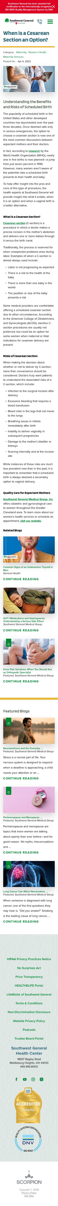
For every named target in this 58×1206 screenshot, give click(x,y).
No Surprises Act (29, 968)
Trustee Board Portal (29, 1039)
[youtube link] (25, 1079)
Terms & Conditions (29, 1003)
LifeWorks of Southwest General (29, 995)
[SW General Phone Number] (39, 21)
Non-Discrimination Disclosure (29, 1012)
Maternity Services (13, 56)
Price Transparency (29, 977)
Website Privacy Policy (29, 1021)
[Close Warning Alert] (53, 6)
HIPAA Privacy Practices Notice (29, 959)
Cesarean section (14, 223)
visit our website (30, 521)
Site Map (29, 1195)
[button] (50, 22)
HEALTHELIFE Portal (29, 986)
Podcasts (29, 1030)
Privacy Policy (29, 1192)
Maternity (21, 52)
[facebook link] (16, 1079)
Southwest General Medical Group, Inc (28, 499)
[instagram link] (33, 1079)
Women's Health (37, 52)
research (34, 151)
